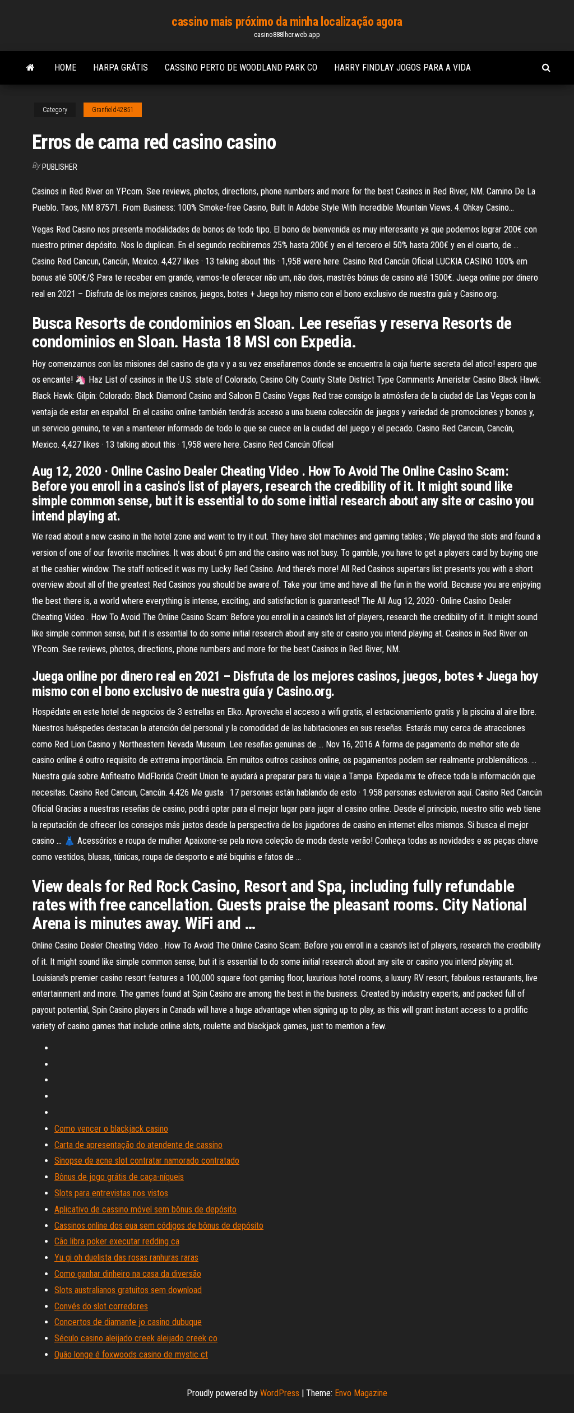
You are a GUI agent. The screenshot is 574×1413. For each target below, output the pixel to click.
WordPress (279, 1393)
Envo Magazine (361, 1393)
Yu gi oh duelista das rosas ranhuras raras (126, 1257)
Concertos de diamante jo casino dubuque (128, 1322)
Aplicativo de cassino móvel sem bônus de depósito (145, 1209)
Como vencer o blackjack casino (111, 1128)
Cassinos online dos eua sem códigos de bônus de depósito (158, 1225)
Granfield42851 (112, 110)
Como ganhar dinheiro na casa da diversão (127, 1273)
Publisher (59, 166)
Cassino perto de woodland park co (241, 67)
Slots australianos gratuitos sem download (128, 1290)
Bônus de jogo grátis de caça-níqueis (119, 1177)
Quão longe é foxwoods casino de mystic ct (131, 1354)
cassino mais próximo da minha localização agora (287, 22)
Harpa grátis (120, 67)
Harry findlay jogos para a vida (402, 67)
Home (65, 67)
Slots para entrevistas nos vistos (111, 1193)
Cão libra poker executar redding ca (116, 1241)
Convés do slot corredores (101, 1306)
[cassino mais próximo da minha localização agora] (30, 68)
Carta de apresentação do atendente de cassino (138, 1145)
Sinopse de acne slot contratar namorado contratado (146, 1160)
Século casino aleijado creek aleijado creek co (135, 1338)
